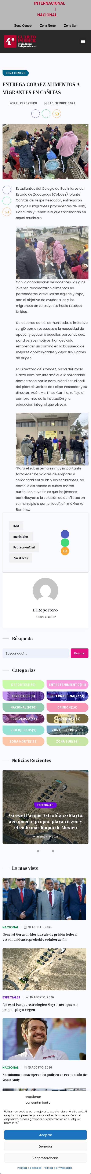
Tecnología (23, 718)
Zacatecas (20, 558)
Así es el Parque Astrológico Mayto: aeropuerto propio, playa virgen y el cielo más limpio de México (46, 821)
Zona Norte (48, 26)
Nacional (24, 707)
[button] (82, 41)
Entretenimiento (67, 684)
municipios (21, 536)
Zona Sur (70, 26)
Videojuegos (24, 730)
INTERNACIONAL (49, 3)
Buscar (79, 653)
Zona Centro (23, 26)
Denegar (45, 1146)
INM (16, 526)
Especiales (23, 696)
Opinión (67, 707)
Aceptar (45, 1135)
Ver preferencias (45, 1158)
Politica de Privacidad (58, 1168)
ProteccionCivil (24, 547)
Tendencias (67, 718)
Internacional (67, 696)
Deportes (23, 684)
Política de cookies (29, 1168)
